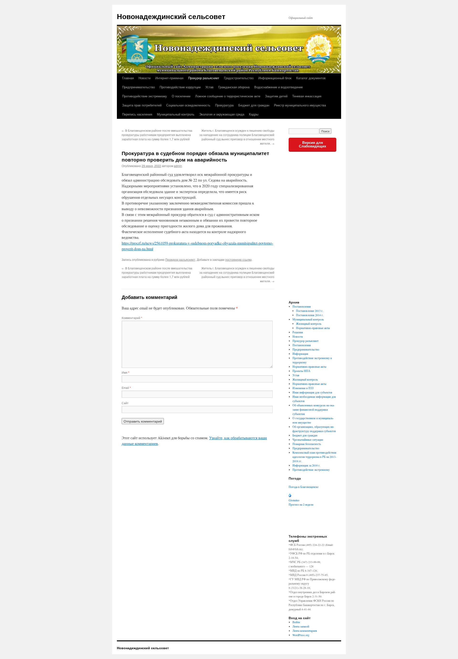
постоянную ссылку (238, 259)
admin (178, 166)
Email (126, 388)
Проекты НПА (301, 371)
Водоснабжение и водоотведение (278, 87)
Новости (145, 78)
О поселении (181, 96)
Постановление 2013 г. (309, 311)
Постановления (301, 306)
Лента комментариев (304, 631)
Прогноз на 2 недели (301, 504)
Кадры (253, 114)
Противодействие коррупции (180, 87)
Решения (297, 332)
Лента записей (300, 626)
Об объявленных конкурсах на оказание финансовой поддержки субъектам (313, 409)
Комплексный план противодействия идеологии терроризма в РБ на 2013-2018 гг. (314, 456)
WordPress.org (300, 635)
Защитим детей (276, 96)
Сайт (125, 403)
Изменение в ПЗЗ (302, 388)
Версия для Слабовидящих (312, 144)
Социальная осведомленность (188, 105)
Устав (209, 87)
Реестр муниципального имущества (300, 105)
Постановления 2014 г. (309, 315)
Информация (300, 354)
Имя (125, 372)
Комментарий (132, 318)
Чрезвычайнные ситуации (307, 439)
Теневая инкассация (306, 96)
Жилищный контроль (308, 323)
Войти (296, 622)
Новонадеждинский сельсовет (171, 16)
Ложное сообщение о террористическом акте (227, 96)
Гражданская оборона (234, 87)
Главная (128, 78)
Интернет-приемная (169, 78)
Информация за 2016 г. (306, 465)
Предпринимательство (138, 87)
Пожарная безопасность (306, 444)
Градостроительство (239, 78)
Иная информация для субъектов (312, 392)
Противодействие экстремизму (144, 96)
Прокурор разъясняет (203, 78)
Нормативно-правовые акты (313, 328)
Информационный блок (274, 78)
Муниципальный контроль (175, 114)
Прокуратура (224, 105)
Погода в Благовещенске (303, 487)
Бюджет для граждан (253, 105)
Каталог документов (311, 78)
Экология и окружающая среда (221, 114)
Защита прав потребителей (141, 105)
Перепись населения (137, 114)
